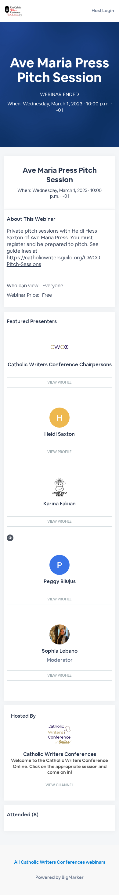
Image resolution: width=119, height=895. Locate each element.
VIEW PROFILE (59, 382)
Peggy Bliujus (60, 581)
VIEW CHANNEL (59, 785)
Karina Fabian (59, 503)
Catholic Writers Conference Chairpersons (60, 364)
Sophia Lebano (60, 650)
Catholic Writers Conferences (59, 754)
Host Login (103, 10)
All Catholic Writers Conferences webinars (59, 862)
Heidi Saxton (59, 434)
